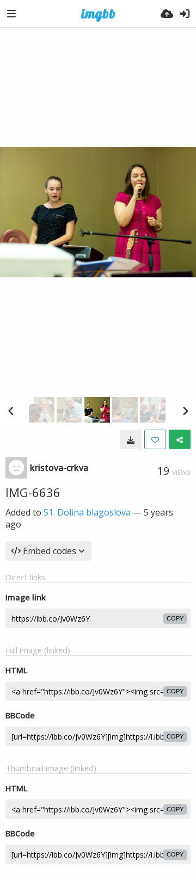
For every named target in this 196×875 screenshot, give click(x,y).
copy (175, 618)
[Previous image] (11, 410)
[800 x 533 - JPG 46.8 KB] (131, 439)
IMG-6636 (32, 492)
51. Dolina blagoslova (87, 512)
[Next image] (185, 410)
